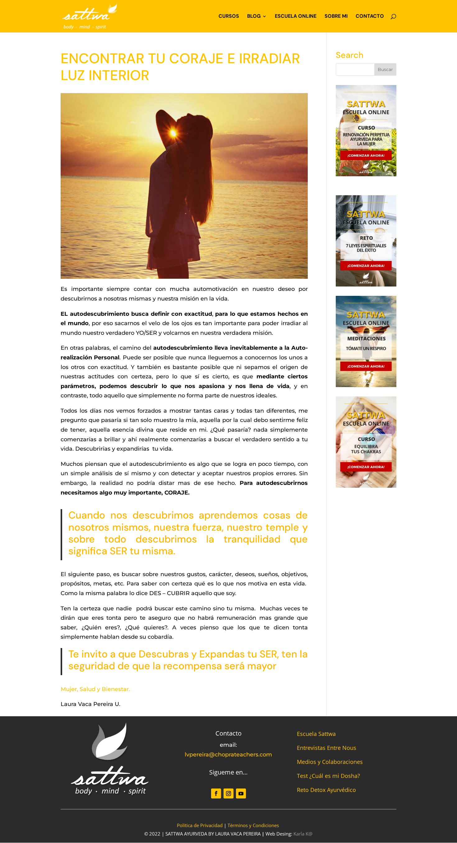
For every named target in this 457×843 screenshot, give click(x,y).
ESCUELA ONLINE (295, 16)
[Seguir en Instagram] (228, 793)
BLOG (254, 16)
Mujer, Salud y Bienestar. (95, 689)
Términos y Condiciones (253, 825)
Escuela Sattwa (316, 733)
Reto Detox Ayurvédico (326, 789)
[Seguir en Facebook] (216, 793)
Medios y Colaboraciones (330, 761)
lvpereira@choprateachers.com (228, 754)
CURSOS (229, 16)
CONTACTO (370, 16)
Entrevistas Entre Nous (326, 747)
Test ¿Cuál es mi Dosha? (328, 775)
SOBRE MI (336, 16)
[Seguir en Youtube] (241, 793)
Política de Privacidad (200, 825)
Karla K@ (302, 834)
